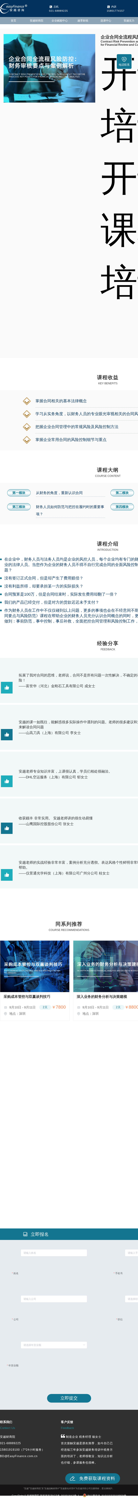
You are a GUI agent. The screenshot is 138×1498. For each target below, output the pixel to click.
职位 (120, 1319)
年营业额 (13, 1365)
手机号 (119, 1273)
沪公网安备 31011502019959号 (106, 1495)
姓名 (16, 1273)
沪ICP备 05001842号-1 (64, 1495)
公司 (16, 1319)
